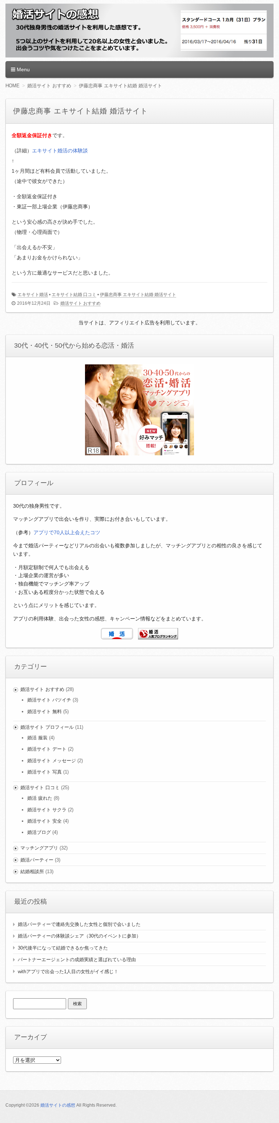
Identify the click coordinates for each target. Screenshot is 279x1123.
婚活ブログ (39, 832)
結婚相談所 (32, 871)
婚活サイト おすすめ (80, 303)
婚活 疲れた (39, 798)
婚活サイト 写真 (44, 772)
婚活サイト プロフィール (47, 727)
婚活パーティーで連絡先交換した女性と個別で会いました (79, 924)
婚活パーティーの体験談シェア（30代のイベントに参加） (79, 936)
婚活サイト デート (46, 749)
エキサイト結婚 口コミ (74, 294)
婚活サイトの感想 (57, 1105)
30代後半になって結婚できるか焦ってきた (63, 948)
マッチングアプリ (39, 848)
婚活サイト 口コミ (40, 787)
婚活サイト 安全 (44, 821)
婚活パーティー (36, 860)
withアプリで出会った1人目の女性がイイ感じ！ (68, 971)
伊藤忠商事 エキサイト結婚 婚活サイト (138, 294)
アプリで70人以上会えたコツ (66, 532)
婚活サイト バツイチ (49, 700)
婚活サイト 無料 (44, 711)
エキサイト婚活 (32, 294)
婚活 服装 (37, 737)
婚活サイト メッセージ (51, 760)
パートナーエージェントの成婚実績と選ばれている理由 (77, 959)
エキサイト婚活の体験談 (60, 150)
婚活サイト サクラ (46, 809)
